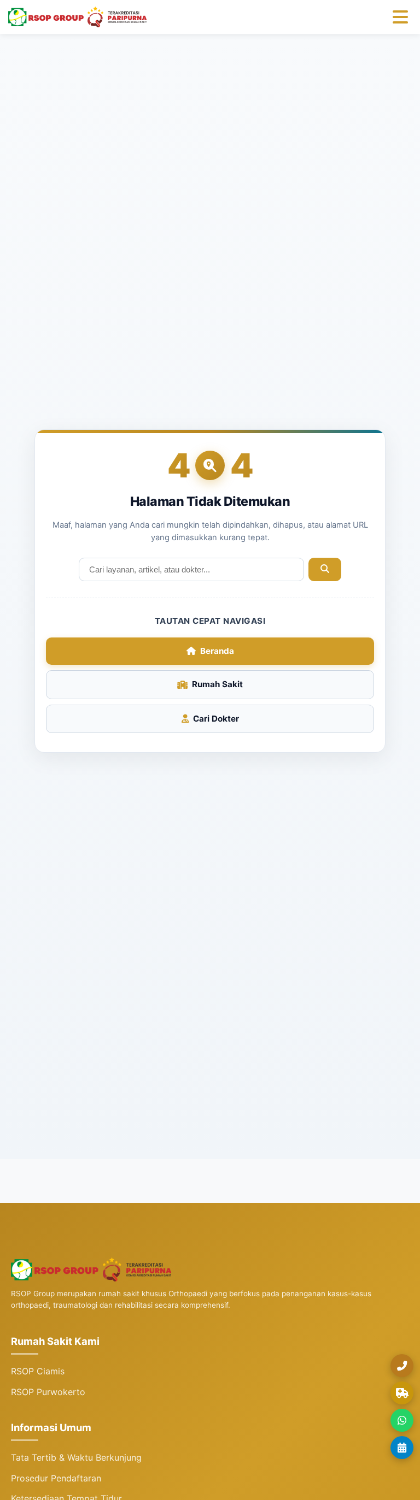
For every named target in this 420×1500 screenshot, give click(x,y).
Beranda (217, 651)
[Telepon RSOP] (401, 1365)
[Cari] (324, 569)
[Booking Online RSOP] (401, 1447)
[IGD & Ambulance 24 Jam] (401, 1392)
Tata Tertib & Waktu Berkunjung (76, 1457)
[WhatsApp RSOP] (401, 1420)
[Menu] (400, 16)
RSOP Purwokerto (48, 1391)
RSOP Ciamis (38, 1371)
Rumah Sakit (217, 684)
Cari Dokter (216, 718)
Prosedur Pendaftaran (56, 1478)
